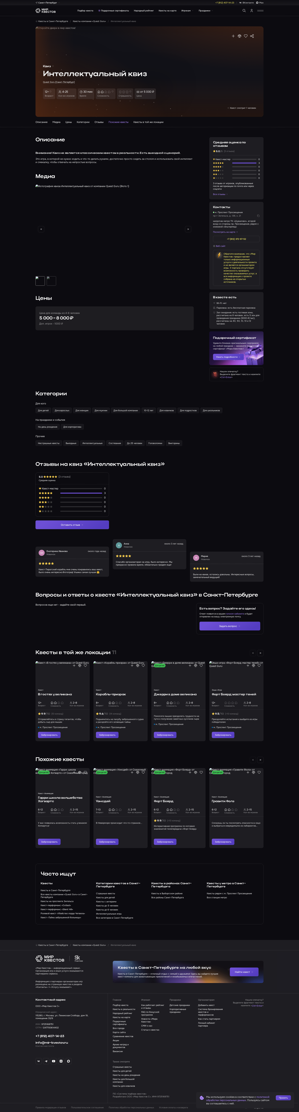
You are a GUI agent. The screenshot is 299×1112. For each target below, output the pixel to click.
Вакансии (118, 1051)
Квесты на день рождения (126, 1075)
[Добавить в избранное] (246, 36)
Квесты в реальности (124, 1009)
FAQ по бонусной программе (150, 1013)
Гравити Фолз (223, 801)
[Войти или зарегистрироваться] (252, 10)
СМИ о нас (146, 1025)
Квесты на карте (167, 10)
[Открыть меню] (260, 10)
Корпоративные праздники (178, 1010)
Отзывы (99, 122)
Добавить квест (206, 1005)
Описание (41, 122)
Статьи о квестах (150, 1029)
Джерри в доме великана (175, 694)
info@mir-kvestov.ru (52, 1042)
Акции (116, 1040)
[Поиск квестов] (244, 10)
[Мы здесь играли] (233, 36)
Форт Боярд (163, 801)
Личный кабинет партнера (206, 1024)
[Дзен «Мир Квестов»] (61, 1061)
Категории (83, 122)
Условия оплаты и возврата (173, 1107)
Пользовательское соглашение (87, 1107)
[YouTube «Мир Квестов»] (53, 1061)
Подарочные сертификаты (115, 10)
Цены (68, 122)
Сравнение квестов (123, 1036)
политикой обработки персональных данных (237, 1098)
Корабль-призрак (111, 694)
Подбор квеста (85, 10)
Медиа (56, 122)
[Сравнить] (239, 36)
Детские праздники (180, 1005)
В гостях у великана (55, 694)
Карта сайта (119, 1032)
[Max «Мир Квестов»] (68, 1061)
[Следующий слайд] (188, 229)
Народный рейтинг (144, 10)
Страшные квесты (122, 1067)
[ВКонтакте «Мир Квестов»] (39, 1061)
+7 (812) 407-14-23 (50, 1036)
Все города (118, 1028)
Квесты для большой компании (123, 1080)
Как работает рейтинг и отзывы (152, 1006)
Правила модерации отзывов (51, 1107)
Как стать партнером (209, 1018)
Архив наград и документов (121, 1046)
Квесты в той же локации (148, 122)
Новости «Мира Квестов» (149, 1020)
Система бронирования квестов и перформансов (210, 1012)
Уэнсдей (103, 801)
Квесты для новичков (124, 1086)
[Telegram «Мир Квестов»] (46, 1061)
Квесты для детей (122, 1071)
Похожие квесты (118, 122)
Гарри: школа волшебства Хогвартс (60, 799)
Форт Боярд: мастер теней (234, 694)
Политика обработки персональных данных (131, 1107)
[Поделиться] (252, 36)
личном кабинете (235, 613)
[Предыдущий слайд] (41, 229)
